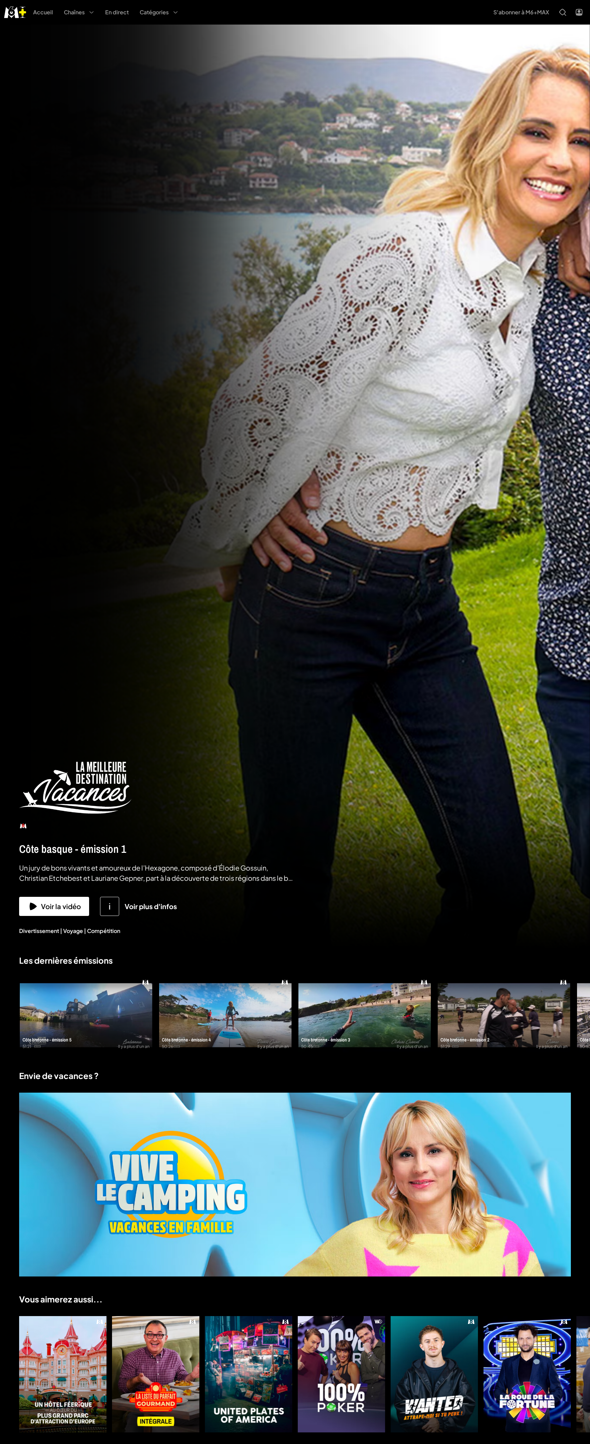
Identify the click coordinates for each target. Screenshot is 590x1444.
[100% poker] (341, 1374)
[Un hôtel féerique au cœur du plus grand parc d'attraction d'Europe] (63, 1374)
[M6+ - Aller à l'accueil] (15, 11)
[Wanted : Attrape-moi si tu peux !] (434, 1374)
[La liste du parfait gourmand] (155, 1374)
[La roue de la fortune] (527, 1374)
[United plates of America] (248, 1374)
